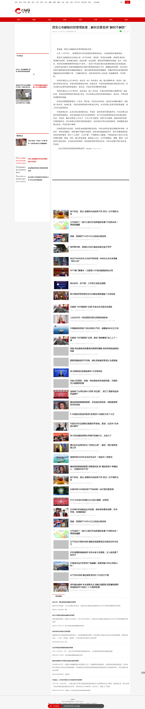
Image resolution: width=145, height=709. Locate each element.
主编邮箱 (72, 699)
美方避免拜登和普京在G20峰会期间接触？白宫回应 (92, 293)
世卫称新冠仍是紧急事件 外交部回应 (86, 371)
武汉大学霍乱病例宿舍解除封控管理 (63, 615)
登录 (127, 2)
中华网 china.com (23, 10)
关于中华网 (53, 703)
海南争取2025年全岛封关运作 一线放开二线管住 (91, 456)
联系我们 (65, 703)
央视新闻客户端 (71, 31)
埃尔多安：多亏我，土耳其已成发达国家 (88, 283)
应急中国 (84, 2)
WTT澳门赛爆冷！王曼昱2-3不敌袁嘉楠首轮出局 (91, 270)
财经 (29, 2)
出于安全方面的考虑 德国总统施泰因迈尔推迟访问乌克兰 (94, 542)
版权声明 (76, 703)
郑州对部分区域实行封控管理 (61, 631)
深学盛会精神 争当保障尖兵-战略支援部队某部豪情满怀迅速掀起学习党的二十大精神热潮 (94, 585)
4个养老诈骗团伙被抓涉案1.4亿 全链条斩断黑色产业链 (40, 87)
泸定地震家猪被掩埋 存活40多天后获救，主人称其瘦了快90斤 (94, 553)
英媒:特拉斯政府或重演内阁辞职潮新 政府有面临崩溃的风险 (94, 349)
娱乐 (33, 2)
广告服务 (59, 703)
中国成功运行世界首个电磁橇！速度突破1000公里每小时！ (94, 564)
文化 (45, 2)
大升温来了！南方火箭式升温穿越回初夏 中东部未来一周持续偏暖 (94, 223)
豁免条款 (82, 703)
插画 (54, 2)
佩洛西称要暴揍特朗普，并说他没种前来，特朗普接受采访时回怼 (93, 403)
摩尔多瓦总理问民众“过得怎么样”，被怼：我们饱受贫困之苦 (93, 446)
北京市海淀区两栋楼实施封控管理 (62, 647)
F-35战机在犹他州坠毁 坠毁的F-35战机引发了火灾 (92, 414)
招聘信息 (70, 703)
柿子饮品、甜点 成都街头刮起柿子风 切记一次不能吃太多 (94, 212)
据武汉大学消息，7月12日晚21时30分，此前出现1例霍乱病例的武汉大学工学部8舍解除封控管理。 (87, 606)
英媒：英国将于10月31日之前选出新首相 (88, 236)
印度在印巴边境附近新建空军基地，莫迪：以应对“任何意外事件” (94, 424)
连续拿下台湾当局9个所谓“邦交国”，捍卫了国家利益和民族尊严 (94, 392)
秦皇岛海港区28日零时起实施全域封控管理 (65, 661)
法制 (71, 2)
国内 (18, 19)
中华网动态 (94, 703)
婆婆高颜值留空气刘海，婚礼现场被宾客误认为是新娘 (93, 360)
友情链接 (87, 703)
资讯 (20, 2)
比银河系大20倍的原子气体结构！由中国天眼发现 (92, 489)
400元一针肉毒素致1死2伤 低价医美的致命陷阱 (23, 70)
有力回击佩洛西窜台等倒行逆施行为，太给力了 (91, 435)
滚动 (126, 19)
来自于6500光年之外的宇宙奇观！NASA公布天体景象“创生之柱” (93, 259)
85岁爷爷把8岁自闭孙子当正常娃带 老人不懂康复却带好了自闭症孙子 (23, 103)
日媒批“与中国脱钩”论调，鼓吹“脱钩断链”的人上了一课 (93, 339)
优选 (67, 2)
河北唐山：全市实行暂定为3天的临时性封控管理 (67, 680)
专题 (80, 19)
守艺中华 (77, 2)
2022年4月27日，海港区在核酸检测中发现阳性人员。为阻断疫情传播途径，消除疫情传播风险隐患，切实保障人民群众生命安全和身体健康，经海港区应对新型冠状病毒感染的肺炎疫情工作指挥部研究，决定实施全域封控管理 (90, 667)
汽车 (37, 2)
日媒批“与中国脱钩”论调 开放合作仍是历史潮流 (91, 306)
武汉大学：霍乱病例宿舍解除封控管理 (64, 602)
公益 (62, 2)
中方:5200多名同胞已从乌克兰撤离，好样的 (89, 499)
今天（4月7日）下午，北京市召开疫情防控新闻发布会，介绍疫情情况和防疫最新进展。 (83, 651)
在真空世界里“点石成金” (72, 706)
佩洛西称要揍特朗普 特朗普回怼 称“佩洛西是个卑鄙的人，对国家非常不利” (94, 467)
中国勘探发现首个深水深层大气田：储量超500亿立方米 (94, 328)
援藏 (50, 2)
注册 (121, 2)
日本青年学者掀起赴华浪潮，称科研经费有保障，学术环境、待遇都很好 (93, 510)
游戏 (41, 2)
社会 (49, 19)
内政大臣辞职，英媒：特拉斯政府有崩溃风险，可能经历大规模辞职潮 (93, 381)
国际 (34, 19)
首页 (16, 2)
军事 (24, 2)
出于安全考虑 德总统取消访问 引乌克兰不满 (89, 575)
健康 (58, 2)
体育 (64, 19)
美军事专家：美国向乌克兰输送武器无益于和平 (91, 246)
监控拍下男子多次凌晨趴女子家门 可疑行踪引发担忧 (23, 87)
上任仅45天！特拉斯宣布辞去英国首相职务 (89, 317)
